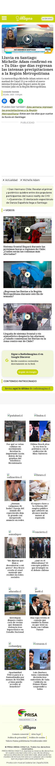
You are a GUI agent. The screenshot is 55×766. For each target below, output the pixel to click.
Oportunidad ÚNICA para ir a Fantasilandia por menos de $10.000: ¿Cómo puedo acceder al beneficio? (15, 679)
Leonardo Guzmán (11, 91)
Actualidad (11, 180)
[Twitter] (13, 101)
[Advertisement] (27, 147)
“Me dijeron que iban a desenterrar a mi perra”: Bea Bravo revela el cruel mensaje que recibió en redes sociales (15, 569)
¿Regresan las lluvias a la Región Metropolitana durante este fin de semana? (23, 294)
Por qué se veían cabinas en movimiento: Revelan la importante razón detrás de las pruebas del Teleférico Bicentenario (15, 453)
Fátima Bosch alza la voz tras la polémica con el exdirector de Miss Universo (39, 449)
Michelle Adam (31, 180)
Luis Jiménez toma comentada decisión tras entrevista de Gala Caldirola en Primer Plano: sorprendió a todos (39, 680)
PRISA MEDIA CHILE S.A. (18, 747)
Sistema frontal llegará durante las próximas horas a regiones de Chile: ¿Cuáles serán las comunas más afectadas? (24, 250)
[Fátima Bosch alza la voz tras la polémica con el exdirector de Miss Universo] (39, 431)
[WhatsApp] (21, 101)
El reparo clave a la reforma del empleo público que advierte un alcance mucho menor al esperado (40, 510)
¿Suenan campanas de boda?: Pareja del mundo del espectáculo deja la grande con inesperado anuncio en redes (15, 511)
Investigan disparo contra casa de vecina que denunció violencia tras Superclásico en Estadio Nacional (15, 624)
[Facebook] (5, 101)
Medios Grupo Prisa (27, 719)
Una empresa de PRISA (27, 713)
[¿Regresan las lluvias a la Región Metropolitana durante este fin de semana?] (27, 274)
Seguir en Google (27, 372)
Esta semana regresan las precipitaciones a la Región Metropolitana (27, 110)
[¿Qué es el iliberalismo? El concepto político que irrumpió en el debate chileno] (39, 547)
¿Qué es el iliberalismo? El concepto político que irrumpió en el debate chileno (40, 565)
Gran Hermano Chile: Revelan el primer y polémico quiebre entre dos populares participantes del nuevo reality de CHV (29, 192)
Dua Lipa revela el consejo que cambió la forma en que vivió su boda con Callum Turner (39, 623)
